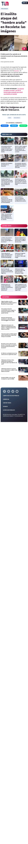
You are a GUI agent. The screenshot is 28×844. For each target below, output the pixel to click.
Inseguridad (17, 117)
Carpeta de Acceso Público (11, 395)
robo (9, 117)
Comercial (6, 399)
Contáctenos (7, 403)
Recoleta (16, 71)
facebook (4, 125)
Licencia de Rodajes (9, 410)
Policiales (4, 8)
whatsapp (23, 125)
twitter (14, 125)
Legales (5, 406)
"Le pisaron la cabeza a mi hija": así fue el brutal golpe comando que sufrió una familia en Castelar (14, 91)
